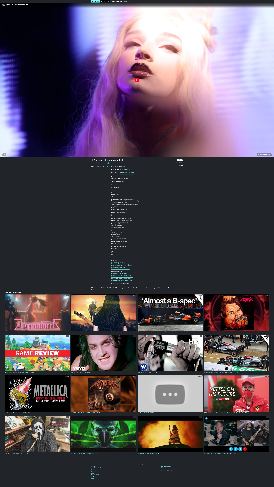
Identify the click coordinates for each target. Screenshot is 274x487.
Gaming (93, 473)
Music (112, 166)
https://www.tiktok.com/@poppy (120, 264)
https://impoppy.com (117, 262)
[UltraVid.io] (100, 1)
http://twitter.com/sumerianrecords (121, 278)
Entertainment (95, 471)
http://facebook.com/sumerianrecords (121, 280)
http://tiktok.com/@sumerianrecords (121, 275)
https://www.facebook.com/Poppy (120, 269)
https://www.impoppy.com (127, 174)
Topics (125, 1)
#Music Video (94, 163)
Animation (93, 466)
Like (179, 160)
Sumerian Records (99, 166)
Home (113, 1)
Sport (92, 478)
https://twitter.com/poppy (118, 267)
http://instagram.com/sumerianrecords (122, 277)
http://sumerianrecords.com (119, 273)
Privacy (163, 468)
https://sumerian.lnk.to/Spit (126, 172)
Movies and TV (95, 474)
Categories (119, 1)
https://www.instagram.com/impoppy (121, 265)
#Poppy (106, 163)
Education (93, 469)
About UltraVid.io (166, 466)
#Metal (101, 163)
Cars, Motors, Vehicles (97, 468)
